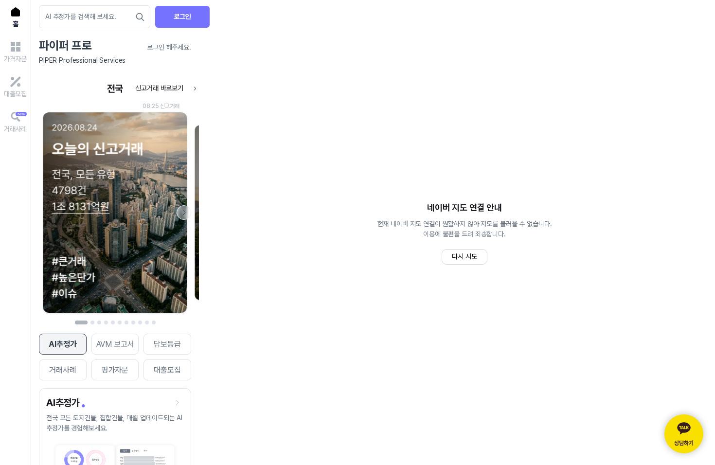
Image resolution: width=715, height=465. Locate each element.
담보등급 (167, 344)
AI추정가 (62, 344)
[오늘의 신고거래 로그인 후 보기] (115, 198)
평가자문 (115, 370)
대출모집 (167, 370)
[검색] (140, 17)
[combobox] (89, 17)
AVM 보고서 (115, 344)
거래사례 (62, 370)
